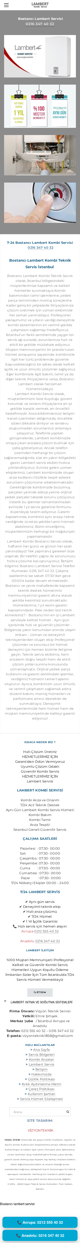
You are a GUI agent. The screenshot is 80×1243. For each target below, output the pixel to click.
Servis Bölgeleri (42, 1055)
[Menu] (7, 5)
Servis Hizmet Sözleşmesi (41, 1099)
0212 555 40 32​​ (46, 931)
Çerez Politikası (41, 1089)
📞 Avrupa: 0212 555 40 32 (40, 1222)
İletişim (41, 1069)
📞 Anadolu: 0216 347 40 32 (40, 1235)
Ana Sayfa (41, 1050)
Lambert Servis (41, 1064)
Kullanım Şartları (41, 1094)
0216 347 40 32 (40, 24)
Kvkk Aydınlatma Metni (41, 1084)
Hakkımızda (41, 1074)
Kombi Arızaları (41, 1059)
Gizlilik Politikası (41, 1079)
